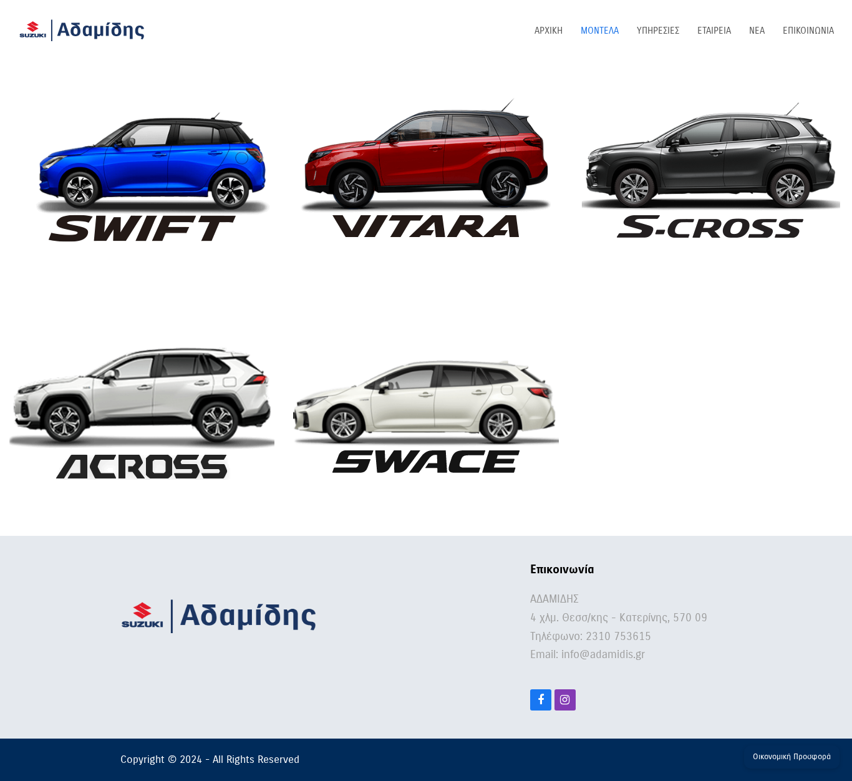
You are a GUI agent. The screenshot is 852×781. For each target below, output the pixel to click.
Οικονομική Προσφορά (792, 757)
